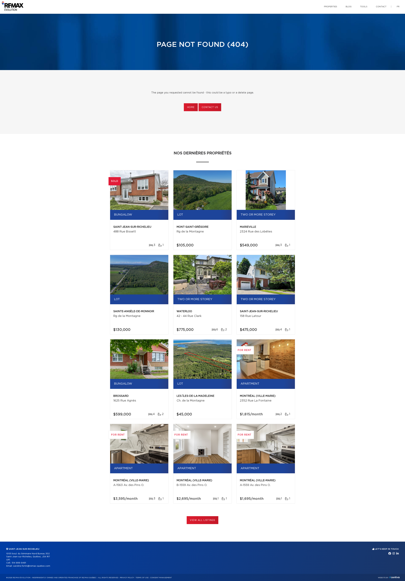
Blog (349, 7)
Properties (330, 7)
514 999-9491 (19, 563)
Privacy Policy (127, 577)
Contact (381, 7)
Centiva (394, 577)
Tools (363, 7)
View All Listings (202, 520)
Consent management (161, 577)
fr (398, 7)
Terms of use (142, 577)
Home (191, 107)
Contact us (210, 107)
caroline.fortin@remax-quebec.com (31, 566)
